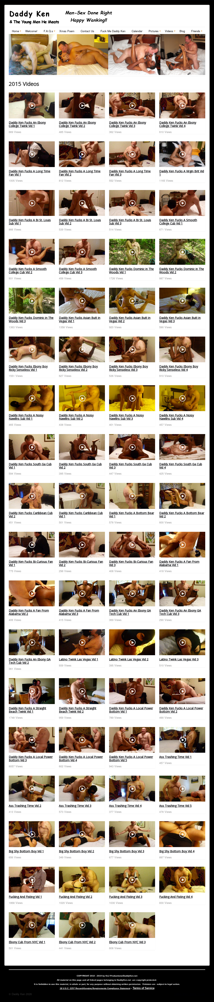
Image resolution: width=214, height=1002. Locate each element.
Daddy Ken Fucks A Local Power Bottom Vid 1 (131, 709)
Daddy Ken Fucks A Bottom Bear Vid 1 (131, 514)
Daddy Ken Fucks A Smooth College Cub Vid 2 (28, 270)
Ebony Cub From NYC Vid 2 (77, 942)
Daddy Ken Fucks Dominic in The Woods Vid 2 (181, 270)
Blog (182, 31)
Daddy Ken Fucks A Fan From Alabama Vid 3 (79, 612)
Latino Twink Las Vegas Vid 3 (179, 659)
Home (15, 31)
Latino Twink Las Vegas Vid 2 (128, 659)
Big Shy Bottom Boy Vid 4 (176, 851)
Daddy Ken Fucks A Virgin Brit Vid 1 (181, 172)
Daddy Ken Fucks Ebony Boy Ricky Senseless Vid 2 (78, 368)
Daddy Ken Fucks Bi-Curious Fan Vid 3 (131, 563)
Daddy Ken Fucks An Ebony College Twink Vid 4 (177, 124)
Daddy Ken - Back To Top (189, 994)
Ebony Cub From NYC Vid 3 (127, 942)
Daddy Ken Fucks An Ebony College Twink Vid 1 (27, 124)
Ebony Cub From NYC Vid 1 (27, 942)
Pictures (154, 31)
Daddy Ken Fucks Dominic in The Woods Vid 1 (131, 270)
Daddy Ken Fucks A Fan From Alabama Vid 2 (29, 612)
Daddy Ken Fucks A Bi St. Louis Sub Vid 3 (130, 221)
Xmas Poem (66, 31)
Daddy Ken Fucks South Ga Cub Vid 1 (30, 465)
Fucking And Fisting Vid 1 (25, 897)
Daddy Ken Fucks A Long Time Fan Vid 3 (130, 172)
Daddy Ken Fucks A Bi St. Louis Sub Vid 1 (30, 221)
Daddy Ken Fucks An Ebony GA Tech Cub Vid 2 (30, 661)
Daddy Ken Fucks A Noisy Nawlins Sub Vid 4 (176, 417)
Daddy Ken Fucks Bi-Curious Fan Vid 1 (31, 563)
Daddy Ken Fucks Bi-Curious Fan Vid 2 (81, 563)
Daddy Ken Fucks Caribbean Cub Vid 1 (81, 514)
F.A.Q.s (48, 31)
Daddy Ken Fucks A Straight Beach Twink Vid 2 (77, 709)
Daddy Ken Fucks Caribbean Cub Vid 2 (31, 514)
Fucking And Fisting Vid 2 (75, 897)
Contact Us (87, 31)
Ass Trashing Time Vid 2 (25, 806)
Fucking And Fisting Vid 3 (125, 897)
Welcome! (31, 31)
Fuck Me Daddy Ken (113, 31)
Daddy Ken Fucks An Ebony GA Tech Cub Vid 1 (130, 612)
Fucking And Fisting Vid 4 (175, 897)
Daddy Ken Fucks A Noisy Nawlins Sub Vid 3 (126, 417)
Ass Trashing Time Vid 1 (175, 757)
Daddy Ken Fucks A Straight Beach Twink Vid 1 (27, 709)
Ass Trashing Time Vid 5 (175, 806)
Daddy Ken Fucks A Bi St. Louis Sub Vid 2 (80, 221)
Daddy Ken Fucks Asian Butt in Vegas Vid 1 (79, 319)
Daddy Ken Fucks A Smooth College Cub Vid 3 (78, 270)
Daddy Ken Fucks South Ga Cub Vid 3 (130, 465)
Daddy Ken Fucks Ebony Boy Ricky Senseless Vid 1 (28, 368)
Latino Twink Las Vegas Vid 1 (78, 659)
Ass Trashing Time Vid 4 (125, 806)
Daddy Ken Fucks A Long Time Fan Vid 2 (80, 172)
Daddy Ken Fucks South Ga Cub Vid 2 (80, 465)
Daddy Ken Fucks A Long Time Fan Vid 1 (29, 172)
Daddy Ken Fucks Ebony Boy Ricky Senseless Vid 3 (128, 368)
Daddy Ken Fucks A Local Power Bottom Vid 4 (81, 758)
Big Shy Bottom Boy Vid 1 (26, 851)
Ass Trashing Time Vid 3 (75, 806)
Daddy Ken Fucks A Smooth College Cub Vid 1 (178, 221)
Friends (195, 31)
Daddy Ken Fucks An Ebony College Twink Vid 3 (127, 124)
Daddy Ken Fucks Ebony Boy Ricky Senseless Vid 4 (178, 368)
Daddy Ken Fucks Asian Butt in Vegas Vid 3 (180, 319)
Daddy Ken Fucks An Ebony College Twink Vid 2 (77, 124)
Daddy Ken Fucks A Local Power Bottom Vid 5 (131, 758)
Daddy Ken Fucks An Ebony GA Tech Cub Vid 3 (180, 612)
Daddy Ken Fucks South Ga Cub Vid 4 (180, 465)
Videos (169, 31)
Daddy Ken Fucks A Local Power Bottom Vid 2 (181, 709)
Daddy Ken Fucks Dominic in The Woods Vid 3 (31, 319)
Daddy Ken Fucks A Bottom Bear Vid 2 (181, 514)
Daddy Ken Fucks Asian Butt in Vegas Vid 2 (129, 319)
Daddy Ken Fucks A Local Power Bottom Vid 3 (31, 758)
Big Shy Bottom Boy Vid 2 (76, 851)
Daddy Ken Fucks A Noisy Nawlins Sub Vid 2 (76, 417)
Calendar (137, 31)
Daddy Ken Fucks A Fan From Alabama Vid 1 (179, 563)
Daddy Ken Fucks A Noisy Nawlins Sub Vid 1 (26, 417)
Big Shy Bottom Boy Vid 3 (126, 851)
